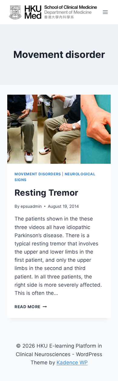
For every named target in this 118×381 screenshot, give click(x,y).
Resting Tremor (46, 192)
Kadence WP (72, 362)
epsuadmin (31, 206)
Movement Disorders (38, 174)
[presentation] (59, 129)
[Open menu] (105, 12)
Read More (31, 306)
